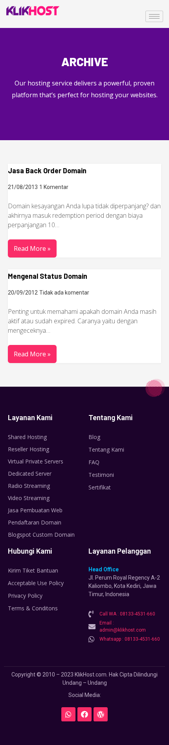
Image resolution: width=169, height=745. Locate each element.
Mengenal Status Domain (47, 276)
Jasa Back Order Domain (47, 170)
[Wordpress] (101, 714)
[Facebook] (84, 714)
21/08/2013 (23, 187)
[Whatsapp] (68, 714)
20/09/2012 (23, 292)
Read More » (32, 248)
